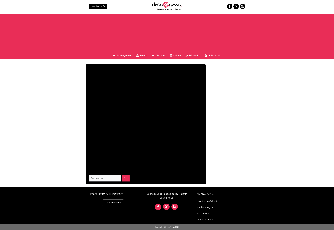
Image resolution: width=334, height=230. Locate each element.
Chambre (160, 55)
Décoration (194, 55)
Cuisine (177, 55)
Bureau (143, 55)
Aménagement (124, 55)
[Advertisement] (167, 32)
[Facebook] (229, 6)
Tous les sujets (113, 202)
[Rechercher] (126, 178)
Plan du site (203, 213)
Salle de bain (214, 55)
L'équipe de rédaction (208, 201)
